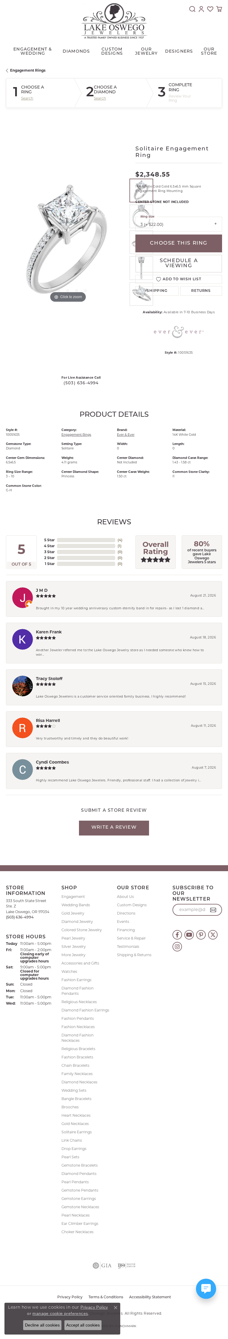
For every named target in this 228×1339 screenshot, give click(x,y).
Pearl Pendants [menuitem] (75, 1182)
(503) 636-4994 (81, 383)
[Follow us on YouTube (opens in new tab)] (189, 935)
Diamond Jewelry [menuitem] (77, 921)
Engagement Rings (27, 70)
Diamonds (76, 51)
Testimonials (128, 946)
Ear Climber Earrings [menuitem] (79, 1223)
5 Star (49, 540)
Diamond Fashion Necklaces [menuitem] (77, 1038)
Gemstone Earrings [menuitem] (78, 1198)
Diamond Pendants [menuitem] (78, 1173)
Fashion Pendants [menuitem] (77, 1018)
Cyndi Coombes (52, 762)
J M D (42, 590)
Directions (126, 913)
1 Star (50, 563)
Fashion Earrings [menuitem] (76, 980)
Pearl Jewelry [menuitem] (73, 938)
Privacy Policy (70, 1297)
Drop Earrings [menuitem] (73, 1148)
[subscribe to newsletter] (213, 909)
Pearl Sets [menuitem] (70, 1157)
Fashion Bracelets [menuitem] (77, 1057)
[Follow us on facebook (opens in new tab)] (177, 935)
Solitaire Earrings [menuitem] (76, 1132)
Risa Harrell (48, 720)
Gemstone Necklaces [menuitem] (80, 1207)
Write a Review (114, 827)
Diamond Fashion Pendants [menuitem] (77, 991)
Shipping (157, 291)
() (120, 540)
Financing (126, 930)
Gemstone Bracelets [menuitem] (79, 1165)
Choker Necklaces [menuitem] (77, 1232)
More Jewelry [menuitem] (73, 955)
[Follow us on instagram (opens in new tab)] (177, 946)
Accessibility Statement (150, 1297)
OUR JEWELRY (146, 51)
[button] (192, 9)
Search (27, 98)
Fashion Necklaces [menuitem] (78, 1027)
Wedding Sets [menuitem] (73, 1090)
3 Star (49, 552)
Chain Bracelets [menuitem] (75, 1065)
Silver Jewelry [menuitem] (73, 946)
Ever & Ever (125, 435)
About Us (125, 896)
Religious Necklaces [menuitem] (79, 1002)
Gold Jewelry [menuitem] (72, 913)
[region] (67, 242)
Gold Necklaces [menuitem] (75, 1123)
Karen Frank (49, 632)
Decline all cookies (42, 1325)
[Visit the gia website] (102, 1266)
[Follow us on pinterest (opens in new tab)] (201, 935)
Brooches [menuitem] (70, 1107)
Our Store (209, 51)
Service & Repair (131, 938)
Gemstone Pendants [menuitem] (79, 1190)
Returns (201, 291)
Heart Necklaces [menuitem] (76, 1115)
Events (123, 921)
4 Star (49, 546)
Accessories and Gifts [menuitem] (80, 963)
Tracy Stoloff (49, 678)
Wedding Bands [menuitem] (75, 905)
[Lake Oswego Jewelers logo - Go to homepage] (114, 21)
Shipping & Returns (134, 955)
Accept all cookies (83, 1325)
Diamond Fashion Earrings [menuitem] (85, 1010)
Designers (179, 51)
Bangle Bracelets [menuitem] (76, 1098)
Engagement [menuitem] (73, 896)
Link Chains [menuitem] (71, 1140)
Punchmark (125, 1326)
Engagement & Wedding (32, 51)
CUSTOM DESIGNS (112, 51)
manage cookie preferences (60, 1313)
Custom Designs (132, 905)
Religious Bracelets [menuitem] (78, 1049)
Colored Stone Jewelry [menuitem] (81, 930)
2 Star (49, 558)
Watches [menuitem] (69, 971)
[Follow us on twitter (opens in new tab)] (213, 935)
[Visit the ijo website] (126, 1266)
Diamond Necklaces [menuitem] (79, 1082)
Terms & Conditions (105, 1297)
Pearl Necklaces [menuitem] (75, 1215)
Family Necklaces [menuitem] (77, 1073)
